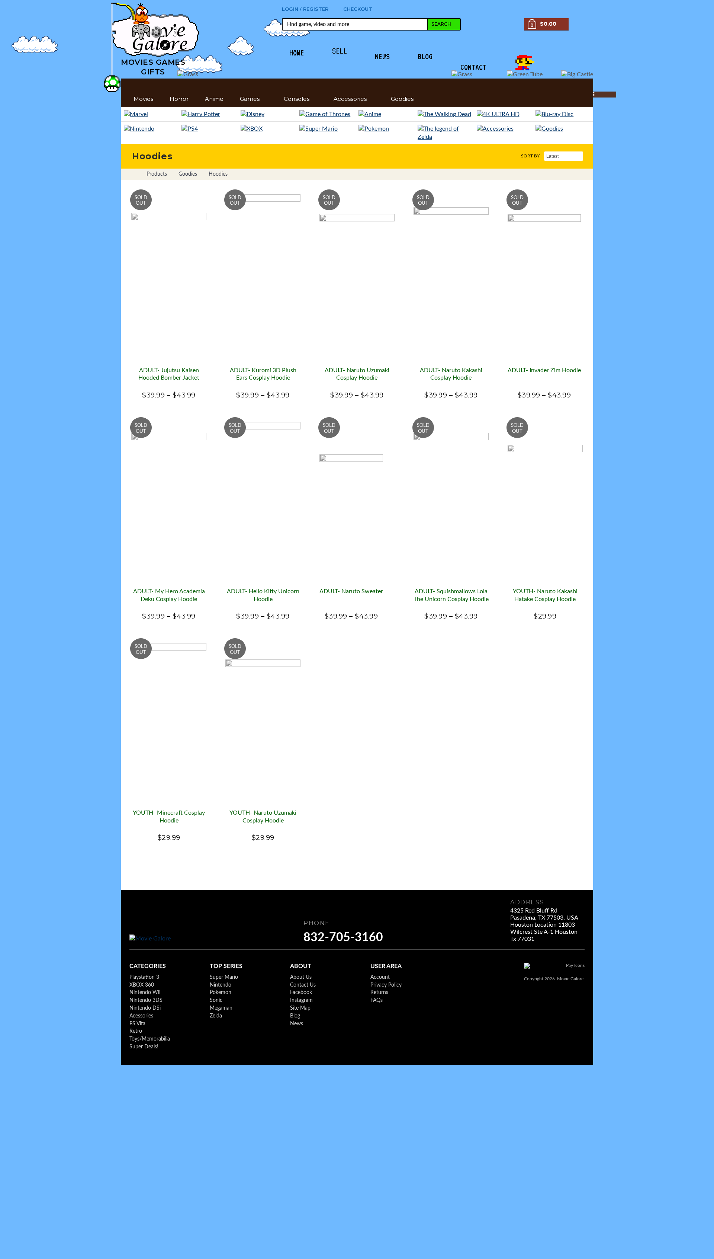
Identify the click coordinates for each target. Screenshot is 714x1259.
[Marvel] (151, 114)
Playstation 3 (144, 977)
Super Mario (224, 977)
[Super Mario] (327, 129)
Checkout (357, 9)
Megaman (221, 1008)
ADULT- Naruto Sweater (351, 591)
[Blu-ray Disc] (563, 114)
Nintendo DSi (145, 1008)
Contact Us (303, 985)
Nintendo (220, 985)
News (296, 1023)
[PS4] (209, 129)
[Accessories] (505, 129)
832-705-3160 (343, 937)
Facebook (301, 992)
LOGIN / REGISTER (305, 9)
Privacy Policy (386, 985)
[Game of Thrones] (327, 114)
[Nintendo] (151, 129)
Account (380, 977)
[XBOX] (269, 129)
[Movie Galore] (152, 938)
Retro (135, 1031)
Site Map (300, 1008)
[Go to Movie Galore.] (133, 174)
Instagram (301, 1000)
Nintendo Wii (144, 992)
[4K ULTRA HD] (505, 114)
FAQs (376, 1000)
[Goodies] (563, 129)
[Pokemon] (386, 129)
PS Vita (137, 1023)
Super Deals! (143, 1046)
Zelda (216, 1016)
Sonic (216, 1000)
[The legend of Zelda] (446, 133)
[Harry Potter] (209, 114)
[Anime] (386, 114)
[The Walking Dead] (446, 114)
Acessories (141, 1016)
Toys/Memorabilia (149, 1039)
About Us (301, 977)
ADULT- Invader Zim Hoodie (544, 370)
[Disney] (269, 114)
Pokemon (220, 992)
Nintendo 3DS (146, 1000)
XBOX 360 (141, 985)
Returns (379, 992)
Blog (295, 1016)
